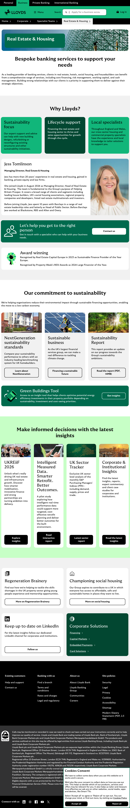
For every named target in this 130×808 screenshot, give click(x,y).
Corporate (22, 21)
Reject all (116, 804)
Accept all (76, 804)
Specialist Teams (46, 21)
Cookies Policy (120, 798)
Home (5, 21)
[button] (121, 12)
